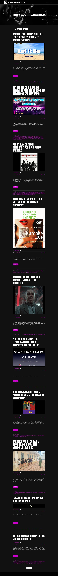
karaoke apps (41, 136)
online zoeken (17, 194)
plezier (23, 272)
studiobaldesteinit (16, 116)
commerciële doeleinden (25, 334)
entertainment (37, 270)
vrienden (23, 436)
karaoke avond (15, 271)
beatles (20, 81)
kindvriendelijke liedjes (31, 137)
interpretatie (17, 193)
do (15, 491)
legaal (37, 137)
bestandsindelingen (20, 561)
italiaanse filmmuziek (22, 193)
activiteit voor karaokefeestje (18, 270)
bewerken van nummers (17, 136)
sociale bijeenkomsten (28, 138)
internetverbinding (42, 561)
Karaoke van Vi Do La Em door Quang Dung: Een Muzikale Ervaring (26, 444)
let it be (31, 81)
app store (17, 435)
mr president (33, 271)
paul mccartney (20, 82)
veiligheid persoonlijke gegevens (37, 563)
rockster (24, 82)
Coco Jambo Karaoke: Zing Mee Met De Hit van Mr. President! (27, 202)
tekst (43, 138)
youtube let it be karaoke (33, 82)
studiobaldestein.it (16, 2)
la (15, 191)
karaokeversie (26, 271)
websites (14, 139)
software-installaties (19, 563)
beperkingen (15, 561)
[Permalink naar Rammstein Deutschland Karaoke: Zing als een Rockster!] (29, 300)
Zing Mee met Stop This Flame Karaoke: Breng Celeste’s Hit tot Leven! (26, 342)
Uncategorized (17, 135)
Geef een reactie (43, 63)
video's (26, 82)
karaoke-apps (29, 193)
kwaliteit (35, 193)
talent (41, 138)
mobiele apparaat (36, 435)
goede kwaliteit (22, 492)
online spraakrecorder (21, 562)
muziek (37, 81)
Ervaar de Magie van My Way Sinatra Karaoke (29, 499)
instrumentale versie (27, 492)
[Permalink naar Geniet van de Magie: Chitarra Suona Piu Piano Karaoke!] (29, 162)
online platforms (19, 138)
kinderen (26, 137)
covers (22, 81)
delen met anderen (25, 561)
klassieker (32, 193)
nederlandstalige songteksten (39, 334)
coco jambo (24, 270)
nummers (36, 271)
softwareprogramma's (34, 138)
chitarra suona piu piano (22, 192)
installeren (32, 435)
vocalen (31, 272)
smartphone (16, 436)
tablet (19, 436)
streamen (25, 272)
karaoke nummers (15, 137)
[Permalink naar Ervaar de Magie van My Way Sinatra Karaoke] (29, 506)
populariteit (23, 138)
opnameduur (26, 562)
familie (30, 435)
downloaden (24, 81)
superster (39, 138)
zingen (43, 82)
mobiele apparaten (40, 137)
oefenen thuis (40, 271)
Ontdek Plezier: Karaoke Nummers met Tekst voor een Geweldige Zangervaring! (29, 90)
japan (38, 136)
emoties (40, 192)
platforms (20, 272)
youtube (16, 80)
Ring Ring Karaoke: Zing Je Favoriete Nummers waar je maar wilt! (28, 395)
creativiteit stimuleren (24, 136)
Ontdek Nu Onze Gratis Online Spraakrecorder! (29, 537)
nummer (17, 82)
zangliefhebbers (30, 194)
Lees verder (16, 76)
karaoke (29, 81)
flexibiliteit (33, 561)
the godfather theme (25, 194)
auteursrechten (16, 81)
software (20, 194)
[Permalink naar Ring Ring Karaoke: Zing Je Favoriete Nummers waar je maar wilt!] (29, 407)
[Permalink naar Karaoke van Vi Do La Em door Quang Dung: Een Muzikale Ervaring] (29, 460)
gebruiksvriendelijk (37, 561)
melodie (42, 193)
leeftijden (35, 137)
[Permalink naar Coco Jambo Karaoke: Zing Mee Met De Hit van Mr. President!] (29, 228)
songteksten (35, 492)
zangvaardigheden (39, 82)
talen (21, 436)
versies (44, 334)
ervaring (40, 270)
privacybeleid (39, 562)
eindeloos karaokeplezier (25, 435)
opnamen (29, 562)
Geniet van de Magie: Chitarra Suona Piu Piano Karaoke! (27, 147)
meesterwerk (38, 193)
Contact (52, 2)
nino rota (14, 194)
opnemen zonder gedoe (34, 562)
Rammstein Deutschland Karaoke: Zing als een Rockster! (26, 280)
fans (27, 81)
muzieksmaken (15, 138)
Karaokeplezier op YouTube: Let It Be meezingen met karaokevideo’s (28, 37)
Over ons (47, 2)
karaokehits (22, 271)
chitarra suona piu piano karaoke (30, 192)
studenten (31, 563)
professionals (14, 563)
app (14, 435)
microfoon (34, 81)
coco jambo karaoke (29, 270)
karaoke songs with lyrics (21, 137)
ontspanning (17, 272)
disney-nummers (29, 136)
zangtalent (33, 194)
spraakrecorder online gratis (26, 563)
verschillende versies (40, 492)
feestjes (36, 136)
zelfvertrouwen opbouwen (18, 139)
